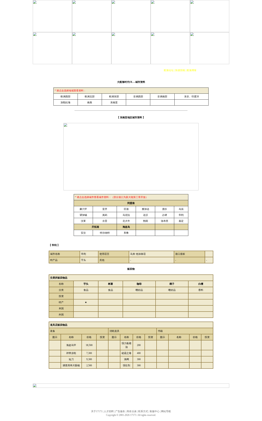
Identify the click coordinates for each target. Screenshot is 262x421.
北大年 (126, 221)
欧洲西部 (65, 96)
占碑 (164, 215)
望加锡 (83, 215)
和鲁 (126, 232)
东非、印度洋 (191, 96)
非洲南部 (162, 96)
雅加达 (145, 209)
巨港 (126, 209)
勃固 (145, 221)
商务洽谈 (132, 411)
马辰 (181, 209)
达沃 (145, 215)
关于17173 (96, 411)
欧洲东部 (114, 96)
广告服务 (120, 411)
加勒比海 (65, 102)
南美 (89, 102)
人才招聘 (109, 411)
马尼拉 (126, 215)
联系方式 (143, 411)
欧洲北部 (90, 96)
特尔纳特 (105, 232)
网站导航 (166, 411)
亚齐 (104, 209)
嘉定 (181, 221)
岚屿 (104, 215)
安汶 (83, 232)
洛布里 (164, 221)
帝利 (181, 215)
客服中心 (154, 411)
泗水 (164, 209)
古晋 (104, 221)
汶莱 (83, 221)
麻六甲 (83, 209)
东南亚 (114, 102)
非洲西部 (138, 96)
